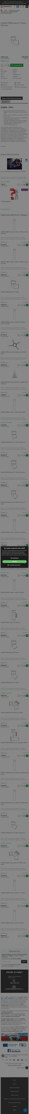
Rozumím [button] (14, 561)
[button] (14, 565)
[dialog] (14, 557)
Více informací (24, 555)
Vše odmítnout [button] (14, 558)
